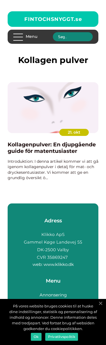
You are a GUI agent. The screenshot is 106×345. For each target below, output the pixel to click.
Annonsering (53, 295)
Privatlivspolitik (61, 337)
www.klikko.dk (59, 264)
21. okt (74, 132)
